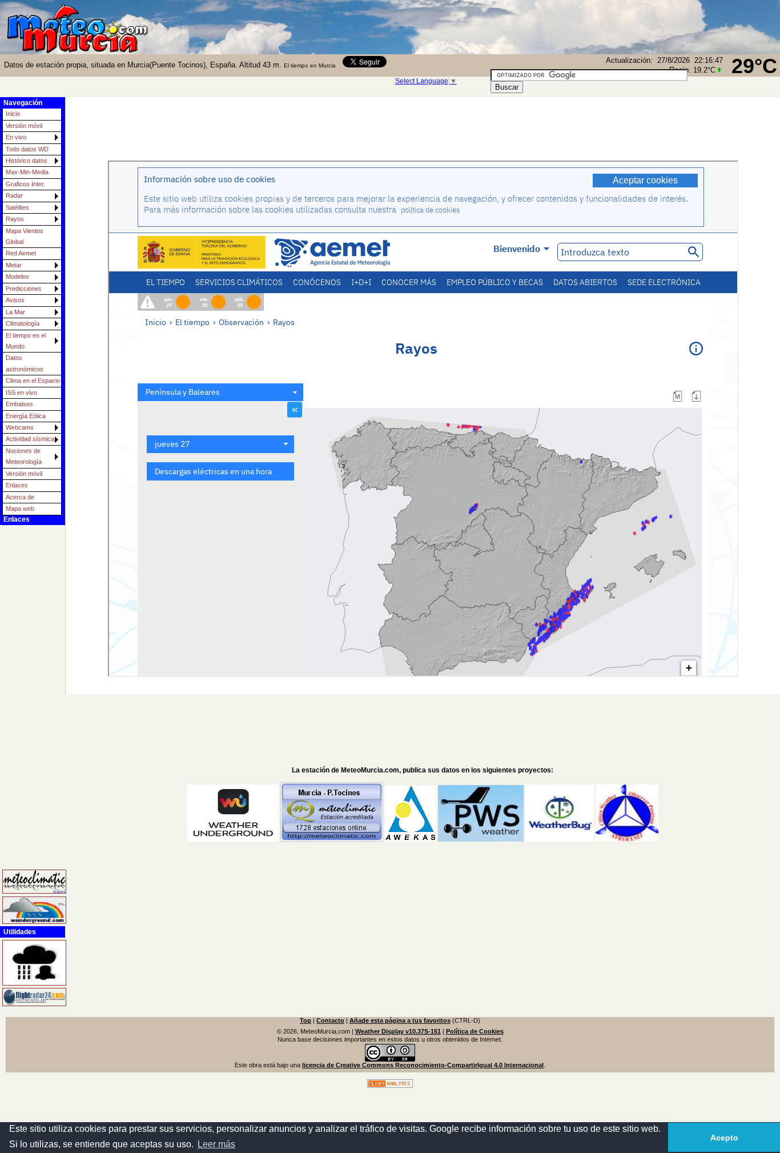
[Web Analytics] (390, 1086)
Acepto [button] (724, 1137)
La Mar (15, 312)
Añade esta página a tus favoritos (400, 1020)
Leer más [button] (216, 1144)
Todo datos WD (27, 149)
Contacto (330, 1020)
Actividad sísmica (30, 438)
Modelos (17, 276)
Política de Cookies (475, 1031)
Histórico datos (26, 160)
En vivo (16, 137)
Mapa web (20, 508)
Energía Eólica (26, 416)
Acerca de (20, 497)
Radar (14, 195)
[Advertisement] (635, 26)
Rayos (15, 218)
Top (305, 1020)
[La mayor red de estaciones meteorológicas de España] (26, 882)
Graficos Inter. (25, 184)
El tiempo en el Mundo (26, 341)
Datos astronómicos (24, 363)
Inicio (13, 113)
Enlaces (17, 485)
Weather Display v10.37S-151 (398, 1031)
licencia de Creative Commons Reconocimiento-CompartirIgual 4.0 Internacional (423, 1065)
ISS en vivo (21, 392)
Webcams (20, 427)
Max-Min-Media (27, 172)
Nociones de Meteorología (24, 456)
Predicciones (24, 288)
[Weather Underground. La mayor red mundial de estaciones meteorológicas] (26, 910)
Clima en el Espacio (33, 380)
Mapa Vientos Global (24, 236)
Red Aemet (21, 253)
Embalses (19, 404)
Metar (14, 265)
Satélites (17, 207)
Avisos (15, 300)
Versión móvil (24, 125)
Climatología (22, 323)
